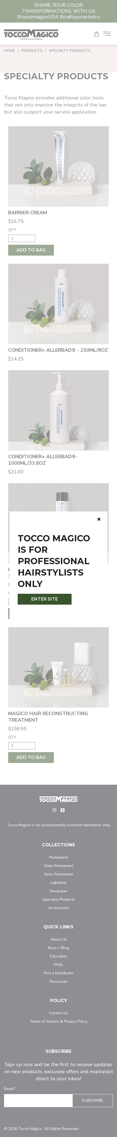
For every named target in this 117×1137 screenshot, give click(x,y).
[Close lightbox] (99, 519)
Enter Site (44, 599)
